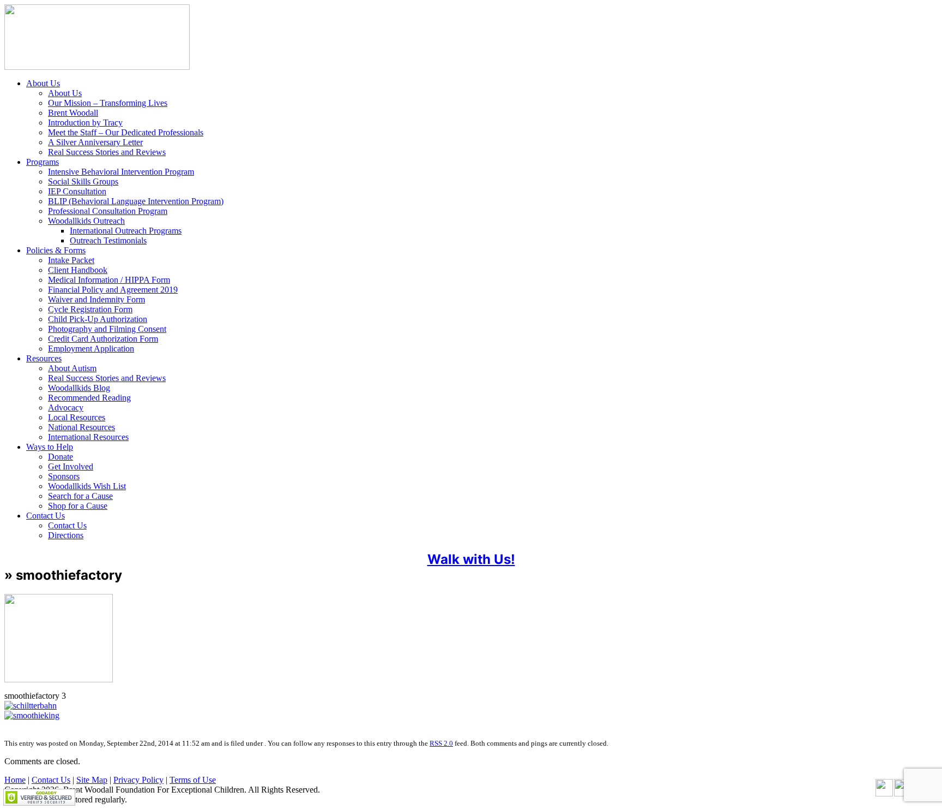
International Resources (88, 437)
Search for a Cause (80, 496)
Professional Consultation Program (107, 211)
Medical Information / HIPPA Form (109, 279)
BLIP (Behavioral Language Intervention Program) (136, 201)
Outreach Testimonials (108, 240)
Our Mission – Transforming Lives (107, 103)
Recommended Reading (89, 397)
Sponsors (64, 476)
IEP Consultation (77, 191)
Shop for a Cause (77, 505)
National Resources (81, 427)
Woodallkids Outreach (86, 220)
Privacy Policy (138, 779)
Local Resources (76, 417)
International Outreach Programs (126, 230)
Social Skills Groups (83, 181)
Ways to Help (49, 446)
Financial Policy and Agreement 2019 (113, 289)
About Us (43, 83)
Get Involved (70, 466)
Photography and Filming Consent (107, 329)
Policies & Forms (56, 250)
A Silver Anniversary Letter (95, 142)
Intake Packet (71, 260)
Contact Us (45, 515)
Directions (65, 535)
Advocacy (65, 407)
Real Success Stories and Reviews (107, 152)
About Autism (72, 368)
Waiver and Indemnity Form (96, 299)
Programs (42, 161)
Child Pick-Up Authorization (97, 319)
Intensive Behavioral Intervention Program (121, 171)
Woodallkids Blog (79, 387)
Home (15, 779)
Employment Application (91, 348)
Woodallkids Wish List (87, 486)
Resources (44, 358)
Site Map (91, 779)
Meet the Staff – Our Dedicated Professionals (125, 132)
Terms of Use (193, 779)
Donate (60, 456)
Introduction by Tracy (85, 122)
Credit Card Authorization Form (103, 338)
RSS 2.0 (441, 743)
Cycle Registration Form (90, 309)
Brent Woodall (73, 112)
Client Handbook (77, 270)
